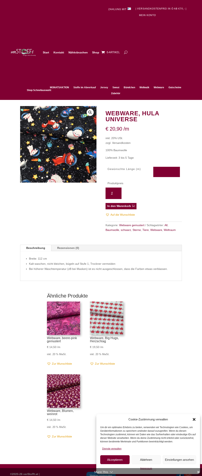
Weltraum (170, 229)
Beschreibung (35, 247)
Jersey (104, 87)
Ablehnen (146, 459)
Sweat (115, 87)
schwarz (126, 229)
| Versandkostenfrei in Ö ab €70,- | (161, 8)
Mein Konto (147, 15)
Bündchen (129, 87)
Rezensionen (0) (68, 247)
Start (46, 52)
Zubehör (115, 93)
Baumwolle (112, 229)
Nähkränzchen (78, 52)
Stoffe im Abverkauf (84, 87)
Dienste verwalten (112, 448)
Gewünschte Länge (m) (124, 169)
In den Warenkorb (119, 206)
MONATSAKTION (59, 87)
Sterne (137, 229)
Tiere (145, 229)
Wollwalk (144, 87)
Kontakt (58, 52)
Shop (95, 52)
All (166, 225)
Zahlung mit (117, 9)
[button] (194, 419)
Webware (159, 87)
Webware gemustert (131, 225)
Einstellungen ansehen (179, 459)
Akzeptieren (115, 459)
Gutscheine (174, 87)
